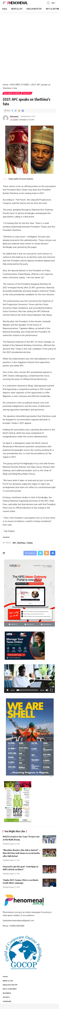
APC (14, 543)
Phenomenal (17, 3)
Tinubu (29, 543)
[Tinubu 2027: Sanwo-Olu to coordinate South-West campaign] (49, 883)
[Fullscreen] (51, 690)
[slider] (27, 690)
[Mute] (47, 690)
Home (5, 84)
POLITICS (27, 93)
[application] (29, 678)
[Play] (7, 690)
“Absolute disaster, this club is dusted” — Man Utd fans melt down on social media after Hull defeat (21, 853)
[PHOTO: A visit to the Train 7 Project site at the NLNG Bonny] (49, 839)
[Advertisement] (29, 50)
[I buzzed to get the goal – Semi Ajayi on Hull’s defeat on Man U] (49, 869)
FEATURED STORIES (19, 84)
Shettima (21, 543)
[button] (29, 678)
